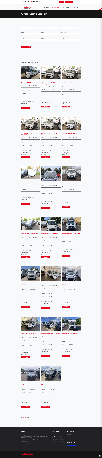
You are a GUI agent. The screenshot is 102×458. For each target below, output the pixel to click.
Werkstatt (73, 7)
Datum (40, 56)
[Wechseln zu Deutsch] (75, 2)
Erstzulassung (30, 56)
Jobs (77, 7)
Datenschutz (69, 434)
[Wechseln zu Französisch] (80, 2)
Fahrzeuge (62, 7)
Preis (21, 56)
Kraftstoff (22, 38)
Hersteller (22, 32)
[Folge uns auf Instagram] (24, 446)
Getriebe (62, 26)
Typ (21, 26)
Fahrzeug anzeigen (45, 106)
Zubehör (68, 7)
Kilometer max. (63, 32)
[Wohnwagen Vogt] (28, 7)
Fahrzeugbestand (55, 7)
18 (29, 417)
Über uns (41, 7)
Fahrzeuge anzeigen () (26, 46)
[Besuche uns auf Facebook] (22, 446)
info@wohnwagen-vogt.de (36, 1)
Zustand (42, 32)
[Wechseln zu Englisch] (77, 2)
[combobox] (30, 28)
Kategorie (42, 26)
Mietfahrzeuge (47, 7)
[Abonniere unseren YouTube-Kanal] (27, 446)
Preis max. (63, 38)
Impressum (69, 436)
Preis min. (42, 38)
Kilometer (25, 56)
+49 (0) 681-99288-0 (25, 1)
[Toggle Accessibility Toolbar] (99, 455)
